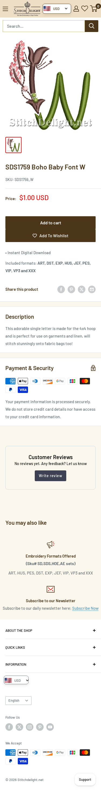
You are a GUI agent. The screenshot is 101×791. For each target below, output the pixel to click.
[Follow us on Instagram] (29, 727)
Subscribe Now (85, 608)
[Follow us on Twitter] (19, 727)
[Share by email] (92, 289)
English (13, 700)
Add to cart (50, 222)
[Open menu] (5, 9)
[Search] (91, 26)
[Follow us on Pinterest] (40, 727)
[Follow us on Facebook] (9, 727)
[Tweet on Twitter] (81, 289)
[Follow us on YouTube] (50, 727)
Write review (50, 475)
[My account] (76, 9)
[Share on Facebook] (61, 289)
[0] (93, 8)
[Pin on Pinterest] (71, 289)
